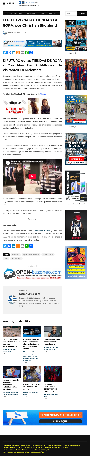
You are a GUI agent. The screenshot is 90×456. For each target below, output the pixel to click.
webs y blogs (16, 258)
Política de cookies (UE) (41, 450)
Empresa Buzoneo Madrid (12, 450)
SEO (50, 349)
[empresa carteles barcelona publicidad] (76, 278)
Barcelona (26, 392)
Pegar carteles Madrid (54, 445)
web (6, 258)
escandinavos (37, 231)
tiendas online (48, 255)
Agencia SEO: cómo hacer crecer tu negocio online (53, 331)
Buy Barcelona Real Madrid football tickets (17, 445)
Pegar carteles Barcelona (72, 445)
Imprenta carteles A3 (38, 445)
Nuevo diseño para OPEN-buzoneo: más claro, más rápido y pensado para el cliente (32, 331)
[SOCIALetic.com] (12, 303)
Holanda (47, 231)
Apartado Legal (26, 450)
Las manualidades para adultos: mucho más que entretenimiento (12, 331)
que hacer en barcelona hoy (33, 447)
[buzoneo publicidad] (32, 46)
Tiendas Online (31, 13)
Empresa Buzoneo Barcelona (13, 447)
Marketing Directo (32, 354)
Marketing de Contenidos (10, 392)
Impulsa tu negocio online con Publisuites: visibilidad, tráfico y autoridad (12, 372)
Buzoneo (29, 352)
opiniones (15, 255)
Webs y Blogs (53, 13)
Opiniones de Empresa (13, 13)
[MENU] (4, 3)
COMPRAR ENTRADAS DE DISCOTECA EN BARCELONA (53, 374)
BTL (24, 352)
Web (42, 13)
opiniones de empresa (31, 255)
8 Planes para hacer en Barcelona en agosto (32, 374)
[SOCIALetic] (29, 4)
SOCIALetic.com (14, 33)
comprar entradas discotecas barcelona (56, 447)
